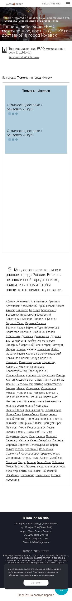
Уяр (15, 471)
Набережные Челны (46, 392)
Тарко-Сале (44, 462)
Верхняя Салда (15, 327)
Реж (32, 436)
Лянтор (38, 384)
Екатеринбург (14, 340)
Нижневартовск (34, 401)
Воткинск (39, 332)
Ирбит (55, 349)
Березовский (43, 314)
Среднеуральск (50, 453)
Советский (31, 449)
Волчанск (26, 332)
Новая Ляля (13, 414)
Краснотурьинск (16, 371)
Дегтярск (27, 336)
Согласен (36, 582)
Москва (11, 392)
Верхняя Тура (34, 327)
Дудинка (55, 336)
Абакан (10, 301)
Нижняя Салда (34, 410)
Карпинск (46, 358)
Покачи (21, 431)
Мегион (10, 388)
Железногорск (46, 340)
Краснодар (37, 366)
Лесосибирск (24, 384)
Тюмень (22, 77)
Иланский (43, 349)
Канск (25, 358)
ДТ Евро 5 (34, 17)
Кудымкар (48, 375)
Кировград (48, 362)
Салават (51, 436)
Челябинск (12, 475)
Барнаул (34, 310)
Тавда (22, 462)
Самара (24, 440)
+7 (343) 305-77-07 (38, 538)
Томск (9, 466)
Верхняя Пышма (35, 323)
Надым (10, 397)
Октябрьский (26, 423)
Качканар (12, 362)
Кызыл (29, 379)
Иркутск (11, 353)
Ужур (40, 466)
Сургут (44, 458)
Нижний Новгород (36, 405)
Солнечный (13, 453)
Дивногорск (41, 336)
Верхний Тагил (15, 323)
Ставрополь (13, 458)
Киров (37, 362)
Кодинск (24, 366)
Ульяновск (51, 466)
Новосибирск (30, 414)
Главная (6, 17)
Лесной (10, 384)
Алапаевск (23, 301)
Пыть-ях (46, 431)
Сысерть (11, 462)
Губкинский (13, 336)
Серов (54, 445)
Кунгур (60, 375)
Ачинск (10, 310)
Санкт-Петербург (40, 440)
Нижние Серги (15, 405)
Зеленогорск (42, 345)
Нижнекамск (53, 401)
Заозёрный (13, 345)
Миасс (21, 388)
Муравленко (24, 392)
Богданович (13, 319)
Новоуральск (48, 414)
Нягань (58, 419)
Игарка (21, 349)
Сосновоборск (30, 453)
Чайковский (49, 471)
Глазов (50, 332)
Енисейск (30, 340)
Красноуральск (37, 371)
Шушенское (43, 475)
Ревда (24, 436)
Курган (10, 379)
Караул (34, 358)
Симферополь (15, 449)
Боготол (27, 319)
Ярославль (13, 479)
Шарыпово (27, 475)
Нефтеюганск (14, 401)
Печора (10, 431)
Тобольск (58, 462)
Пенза (22, 427)
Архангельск (47, 306)
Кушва (20, 379)
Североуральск (39, 445)
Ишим (21, 353)
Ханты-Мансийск (30, 471)
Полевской (33, 431)
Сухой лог (56, 458)
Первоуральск (36, 427)
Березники (12, 314)
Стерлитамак (30, 458)
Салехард (12, 440)
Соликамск (46, 449)
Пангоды (11, 427)
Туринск (20, 466)
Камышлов (13, 358)
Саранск (58, 440)
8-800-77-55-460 (36, 518)
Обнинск (11, 423)
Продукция (20, 17)
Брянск (51, 319)
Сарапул (11, 445)
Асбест (60, 306)
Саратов (23, 445)
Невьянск (36, 397)
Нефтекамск (50, 397)
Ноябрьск (46, 419)
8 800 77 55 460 (51, 4)
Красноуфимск (15, 375)
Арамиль (54, 301)
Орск (58, 423)
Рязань (40, 436)
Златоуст (57, 345)
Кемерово (25, 362)
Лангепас (58, 379)
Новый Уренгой (15, 419)
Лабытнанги (43, 379)
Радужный (12, 436)
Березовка (27, 314)
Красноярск (33, 375)
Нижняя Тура (53, 410)
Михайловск (48, 388)
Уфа (62, 466)
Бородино (40, 319)
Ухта (9, 471)
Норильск (32, 419)
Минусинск (33, 388)
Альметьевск (39, 301)
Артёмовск (13, 306)
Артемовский (29, 306)
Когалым (11, 366)
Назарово (22, 397)
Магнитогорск (53, 384)
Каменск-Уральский (48, 353)
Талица (31, 462)
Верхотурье (51, 327)
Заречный (27, 345)
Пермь (50, 427)
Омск (38, 423)
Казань (30, 353)
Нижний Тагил (15, 410)
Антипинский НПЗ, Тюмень (24, 57)
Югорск (55, 475)
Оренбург (48, 423)
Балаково (22, 310)
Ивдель (10, 349)
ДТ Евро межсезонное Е (56, 17)
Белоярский (48, 310)
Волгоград (12, 332)
